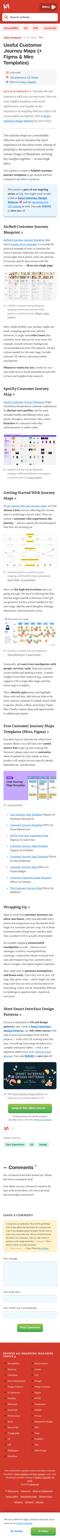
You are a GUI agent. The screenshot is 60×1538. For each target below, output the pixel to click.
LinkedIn (31, 82)
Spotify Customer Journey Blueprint (24, 402)
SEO (37, 1427)
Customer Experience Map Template (30, 877)
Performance (14, 1415)
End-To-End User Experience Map (29, 835)
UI (9, 1439)
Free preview (45, 1119)
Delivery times (45, 1496)
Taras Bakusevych (16, 654)
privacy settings (24, 1523)
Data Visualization (16, 1381)
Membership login (28, 1496)
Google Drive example (23, 244)
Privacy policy (12, 1496)
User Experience (18, 77)
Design (34, 77)
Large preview (34, 477)
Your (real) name (11, 1291)
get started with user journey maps (27, 506)
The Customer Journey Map (26, 888)
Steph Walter (13, 580)
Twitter (22, 82)
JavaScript (50, 28)
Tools (37, 1433)
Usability (39, 1439)
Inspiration (40, 1404)
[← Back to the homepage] (6, 7)
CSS (35, 28)
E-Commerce (14, 1392)
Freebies (12, 1398)
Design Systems (42, 1387)
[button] (53, 17)
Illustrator (12, 1404)
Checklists (12, 1375)
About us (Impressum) (43, 1491)
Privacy (38, 1415)
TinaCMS (46, 1477)
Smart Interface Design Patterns (27, 118)
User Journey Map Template (26, 814)
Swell (29, 1481)
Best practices (41, 1363)
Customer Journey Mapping (26, 825)
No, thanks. (16, 1531)
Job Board (29, 1502)
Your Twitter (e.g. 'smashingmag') (20, 1307)
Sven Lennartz (39, 1474)
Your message (10, 1258)
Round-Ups (13, 1427)
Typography (13, 1433)
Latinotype (34, 1484)
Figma (38, 1392)
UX (25, 28)
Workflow (12, 1456)
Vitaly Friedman (12, 37)
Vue (36, 1444)
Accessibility (11, 28)
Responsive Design (44, 1421)
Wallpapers (13, 1450)
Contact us (25, 1491)
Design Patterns (15, 1387)
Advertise (18, 1502)
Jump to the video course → (30, 1108)
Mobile (38, 1410)
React (10, 1421)
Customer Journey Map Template (29, 846)
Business (12, 1369)
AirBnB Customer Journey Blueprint (24, 240)
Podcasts (39, 1502)
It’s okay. (43, 1531)
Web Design (40, 1450)
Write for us (13, 1491)
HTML (38, 1398)
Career (38, 1369)
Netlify (38, 1477)
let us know (43, 1248)
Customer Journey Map (23, 867)
